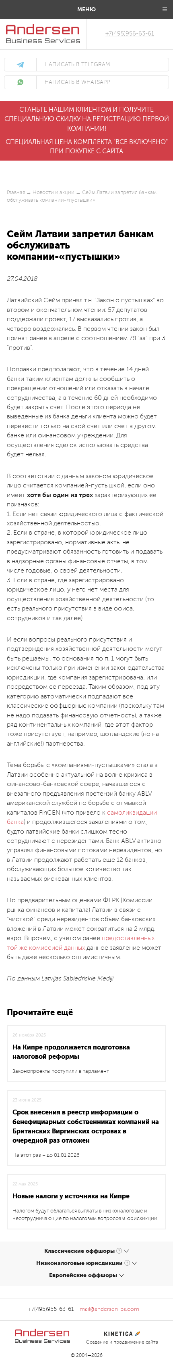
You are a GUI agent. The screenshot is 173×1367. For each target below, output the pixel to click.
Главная (16, 192)
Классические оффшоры (79, 1251)
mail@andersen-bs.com (109, 1309)
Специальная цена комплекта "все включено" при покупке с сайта (87, 146)
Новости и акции (53, 192)
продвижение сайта (135, 1342)
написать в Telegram (77, 64)
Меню (86, 9)
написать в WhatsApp (77, 82)
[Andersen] (43, 28)
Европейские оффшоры (83, 1275)
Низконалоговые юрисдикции (79, 1263)
